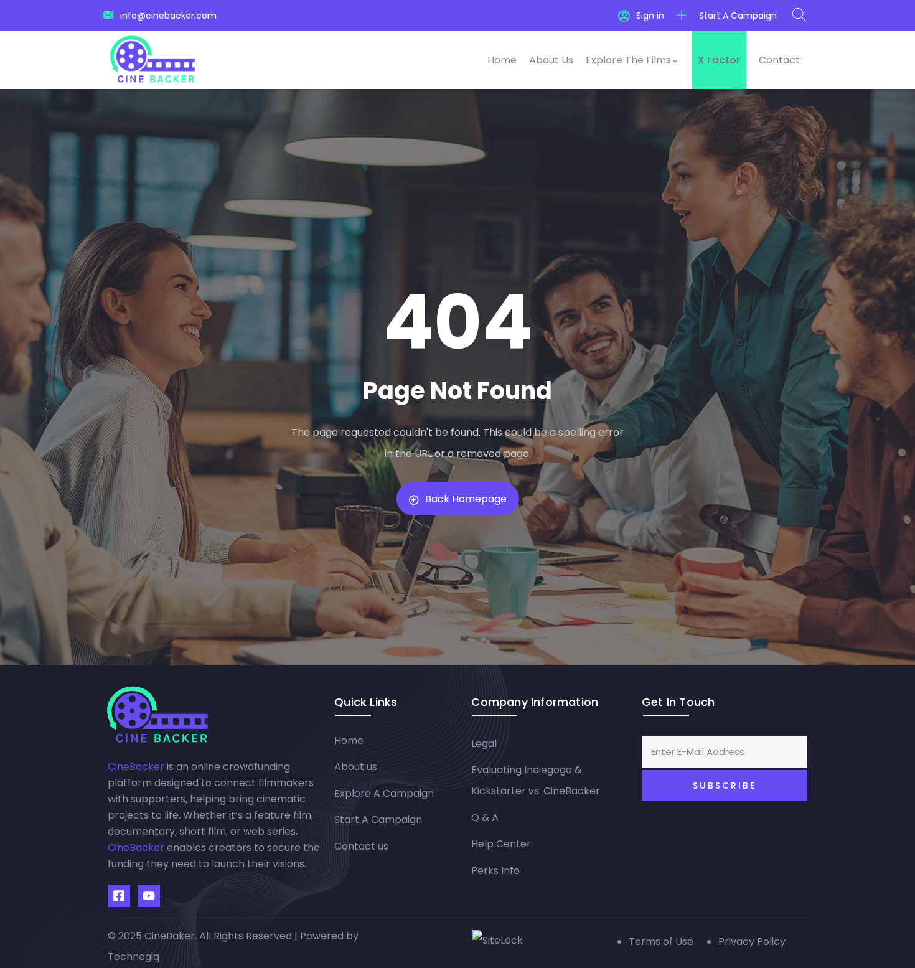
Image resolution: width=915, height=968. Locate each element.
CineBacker (136, 766)
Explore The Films (628, 60)
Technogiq (133, 956)
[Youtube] (149, 896)
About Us (551, 60)
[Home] (152, 60)
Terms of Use (661, 941)
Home (502, 60)
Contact (779, 60)
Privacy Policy (752, 941)
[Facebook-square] (119, 896)
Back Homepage (466, 499)
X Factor (719, 60)
